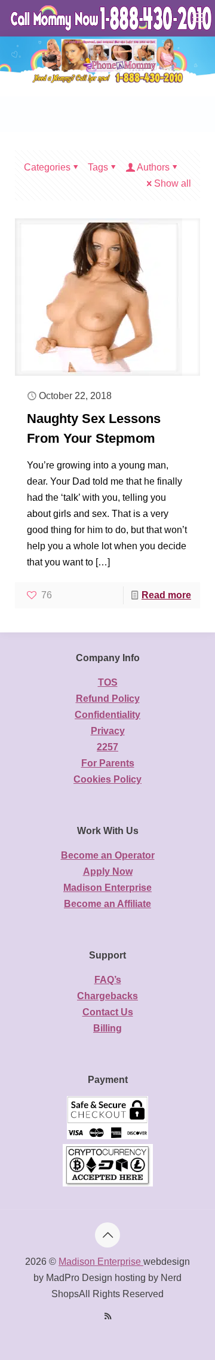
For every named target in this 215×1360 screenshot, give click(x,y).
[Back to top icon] (107, 1235)
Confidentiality (107, 715)
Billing (107, 1028)
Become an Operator (108, 855)
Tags (98, 167)
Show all (172, 183)
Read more (166, 595)
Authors (153, 167)
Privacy (108, 731)
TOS (108, 682)
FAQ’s (107, 980)
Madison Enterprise (107, 888)
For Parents (107, 763)
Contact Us (107, 1012)
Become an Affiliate (107, 904)
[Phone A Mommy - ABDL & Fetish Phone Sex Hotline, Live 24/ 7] (112, 18)
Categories (47, 167)
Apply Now (108, 871)
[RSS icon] (107, 1316)
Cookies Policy (107, 779)
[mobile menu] (199, 18)
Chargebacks (107, 996)
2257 (107, 747)
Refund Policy (108, 698)
